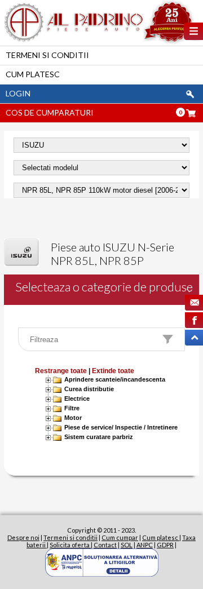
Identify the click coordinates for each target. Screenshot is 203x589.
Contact (105, 544)
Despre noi (23, 537)
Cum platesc (33, 74)
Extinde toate (113, 371)
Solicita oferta (70, 544)
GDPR (165, 544)
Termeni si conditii (47, 55)
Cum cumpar (120, 537)
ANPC (144, 544)
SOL (127, 544)
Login (18, 93)
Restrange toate (61, 371)
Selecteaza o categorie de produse (104, 286)
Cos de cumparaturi (50, 112)
